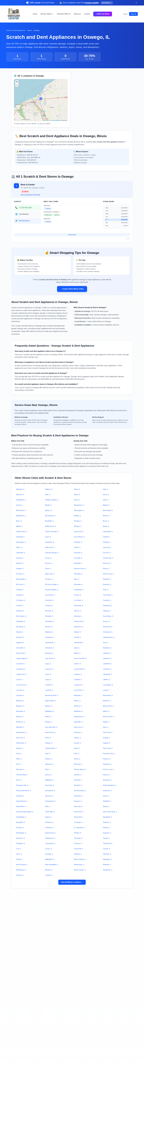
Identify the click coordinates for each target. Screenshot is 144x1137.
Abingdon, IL (20, 489)
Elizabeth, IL (107, 579)
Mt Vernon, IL (20, 722)
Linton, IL (48, 679)
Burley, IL (106, 526)
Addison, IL (49, 489)
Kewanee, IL (49, 653)
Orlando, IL (49, 743)
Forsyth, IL (77, 595)
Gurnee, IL (106, 621)
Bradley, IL (77, 515)
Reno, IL (19, 780)
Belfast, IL (106, 505)
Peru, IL (18, 764)
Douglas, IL (20, 568)
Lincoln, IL (19, 679)
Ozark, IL (77, 748)
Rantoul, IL (106, 775)
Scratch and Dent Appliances (15, 30)
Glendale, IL (49, 616)
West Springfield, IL (51, 864)
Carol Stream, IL (79, 537)
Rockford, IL (78, 785)
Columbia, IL (78, 552)
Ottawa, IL (19, 748)
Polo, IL (47, 769)
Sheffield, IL (107, 801)
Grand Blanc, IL (108, 616)
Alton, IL (48, 494)
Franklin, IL (20, 605)
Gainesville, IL (78, 605)
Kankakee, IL (107, 648)
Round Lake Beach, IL (23, 790)
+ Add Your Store (102, 14)
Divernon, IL (107, 563)
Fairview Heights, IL (51, 589)
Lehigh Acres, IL (21, 674)
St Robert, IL (49, 827)
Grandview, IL (20, 621)
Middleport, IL (49, 711)
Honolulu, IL (20, 637)
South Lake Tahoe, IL (110, 812)
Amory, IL (106, 494)
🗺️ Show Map (72, 234)
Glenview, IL (78, 616)
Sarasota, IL (20, 796)
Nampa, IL (48, 722)
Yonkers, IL (20, 875)
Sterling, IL (106, 827)
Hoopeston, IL (50, 637)
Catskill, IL (106, 537)
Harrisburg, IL (20, 626)
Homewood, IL (108, 632)
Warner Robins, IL (80, 859)
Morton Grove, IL (108, 716)
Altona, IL (77, 494)
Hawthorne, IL (78, 626)
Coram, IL (48, 558)
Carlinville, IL (20, 537)
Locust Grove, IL (21, 685)
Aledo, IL (77, 489)
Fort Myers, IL (21, 600)
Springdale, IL (107, 817)
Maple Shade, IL (50, 701)
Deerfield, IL (78, 563)
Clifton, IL (19, 547)
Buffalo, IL (19, 526)
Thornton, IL (78, 843)
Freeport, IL (49, 605)
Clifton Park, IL (50, 547)
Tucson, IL (48, 849)
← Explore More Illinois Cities (72, 289)
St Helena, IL (49, 822)
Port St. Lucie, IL (108, 769)
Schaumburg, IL (50, 801)
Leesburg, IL (107, 669)
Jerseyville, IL (20, 648)
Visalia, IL (19, 859)
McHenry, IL (78, 706)
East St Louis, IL (108, 574)
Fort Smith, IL (78, 600)
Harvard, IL (49, 626)
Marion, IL (77, 701)
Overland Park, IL (51, 748)
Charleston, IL (50, 542)
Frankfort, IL (107, 600)
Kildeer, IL (77, 653)
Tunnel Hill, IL (78, 849)
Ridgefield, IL (49, 780)
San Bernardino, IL (80, 790)
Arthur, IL (77, 500)
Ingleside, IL (20, 642)
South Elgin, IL (50, 812)
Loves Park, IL (79, 690)
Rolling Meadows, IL (109, 785)
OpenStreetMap (55, 120)
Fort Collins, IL (108, 595)
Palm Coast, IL (108, 748)
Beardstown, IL (79, 505)
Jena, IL (105, 642)
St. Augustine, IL (79, 827)
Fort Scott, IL (49, 600)
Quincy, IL (48, 775)
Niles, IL (105, 727)
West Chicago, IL (22, 864)
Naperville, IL (78, 722)
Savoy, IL (106, 796)
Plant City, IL (78, 764)
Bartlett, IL (48, 505)
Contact (87, 14)
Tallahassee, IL (50, 838)
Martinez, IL (107, 701)
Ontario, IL (77, 738)
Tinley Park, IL (107, 843)
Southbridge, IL (21, 817)
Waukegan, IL (107, 859)
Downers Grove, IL (80, 568)
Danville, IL (20, 563)
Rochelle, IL (78, 780)
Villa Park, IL (107, 854)
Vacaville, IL (49, 854)
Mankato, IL (20, 701)
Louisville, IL (49, 690)
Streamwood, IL (50, 833)
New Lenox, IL (79, 727)
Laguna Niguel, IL (22, 658)
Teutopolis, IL (20, 843)
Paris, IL (76, 753)
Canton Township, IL (52, 531)
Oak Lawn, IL (20, 738)
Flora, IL (106, 589)
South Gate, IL (79, 812)
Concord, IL (107, 552)
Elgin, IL (76, 579)
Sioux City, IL (78, 806)
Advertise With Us (63, 14)
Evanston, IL (107, 584)
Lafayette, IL (107, 653)
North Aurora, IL (50, 732)
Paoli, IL (47, 753)
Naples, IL (106, 722)
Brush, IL (106, 521)
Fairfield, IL (20, 589)
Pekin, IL (19, 759)
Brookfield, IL (49, 521)
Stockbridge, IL (21, 833)
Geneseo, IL (49, 611)
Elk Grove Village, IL (52, 584)
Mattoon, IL (49, 706)
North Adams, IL (21, 732)
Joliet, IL (77, 648)
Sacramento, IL (50, 790)
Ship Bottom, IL (21, 806)
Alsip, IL (105, 489)
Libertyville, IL (107, 674)
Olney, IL (48, 738)
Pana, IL (19, 753)
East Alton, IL (78, 574)
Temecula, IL (78, 838)
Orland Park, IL (21, 743)
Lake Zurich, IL (50, 658)
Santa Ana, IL (107, 790)
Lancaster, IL (20, 664)
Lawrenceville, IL (79, 669)
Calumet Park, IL (21, 531)
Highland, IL (49, 632)
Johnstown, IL (49, 648)
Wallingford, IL (50, 859)
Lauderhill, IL (107, 664)
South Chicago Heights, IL (25, 812)
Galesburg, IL (107, 605)
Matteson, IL (20, 706)
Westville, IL (107, 864)
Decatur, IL (48, 563)
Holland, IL (77, 632)
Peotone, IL (107, 759)
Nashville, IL (20, 727)
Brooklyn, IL (78, 521)
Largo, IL (48, 664)
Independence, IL (109, 637)
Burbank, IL (78, 526)
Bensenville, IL (21, 510)
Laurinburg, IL (21, 669)
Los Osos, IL (20, 690)
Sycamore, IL (20, 838)
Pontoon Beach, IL (80, 769)
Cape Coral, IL (79, 531)
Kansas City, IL (21, 653)
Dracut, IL (106, 568)
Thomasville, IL (50, 843)
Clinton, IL (77, 547)
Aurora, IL (19, 505)
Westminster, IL (79, 864)
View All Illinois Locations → (72, 882)
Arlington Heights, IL (52, 500)
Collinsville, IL (20, 552)
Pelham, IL (48, 759)
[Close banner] (136, 2)
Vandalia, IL (78, 854)
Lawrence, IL (49, 669)
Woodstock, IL (107, 870)
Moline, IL (48, 716)
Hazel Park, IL (107, 626)
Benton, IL (48, 510)
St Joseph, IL (78, 822)
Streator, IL (77, 833)
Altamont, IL (20, 494)
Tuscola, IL (106, 849)
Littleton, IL (106, 679)
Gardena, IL (20, 611)
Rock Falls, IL (49, 785)
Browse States (46, 14)
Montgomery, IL (79, 716)
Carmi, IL (48, 537)
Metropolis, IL (20, 711)
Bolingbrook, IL (21, 515)
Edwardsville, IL (21, 579)
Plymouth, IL (20, 769)
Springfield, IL (20, 822)
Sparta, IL (48, 817)
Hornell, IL (77, 637)
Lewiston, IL (78, 674)
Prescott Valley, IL (22, 775)
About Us (77, 14)
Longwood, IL (78, 685)
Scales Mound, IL (22, 801)
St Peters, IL (20, 827)
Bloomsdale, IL (108, 510)
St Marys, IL (107, 822)
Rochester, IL (107, 780)
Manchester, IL (108, 695)
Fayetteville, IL (79, 589)
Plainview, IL (49, 764)
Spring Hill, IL (78, 817)
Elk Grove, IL (20, 584)
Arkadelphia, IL (21, 500)
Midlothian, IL (78, 711)
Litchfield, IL (78, 679)
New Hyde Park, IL (51, 727)
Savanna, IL (49, 796)
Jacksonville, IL (50, 642)
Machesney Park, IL (51, 695)
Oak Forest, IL (108, 732)
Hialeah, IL (19, 632)
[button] (40, 98)
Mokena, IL (20, 716)
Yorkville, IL (49, 875)
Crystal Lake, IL (108, 558)
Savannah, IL (78, 796)
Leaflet (46, 120)
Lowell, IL (106, 690)
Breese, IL (106, 515)
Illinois (30, 30)
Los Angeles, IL (108, 685)
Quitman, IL (78, 775)
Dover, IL (48, 568)
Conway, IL (20, 558)
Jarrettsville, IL (79, 642)
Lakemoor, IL (107, 658)
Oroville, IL (77, 743)
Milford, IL (106, 711)
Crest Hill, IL (78, 558)
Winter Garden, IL (80, 870)
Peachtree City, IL (109, 753)
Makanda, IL (78, 695)
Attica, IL (106, 500)
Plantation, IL (107, 764)
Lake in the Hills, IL (80, 658)
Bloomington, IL (79, 510)
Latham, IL (77, 664)
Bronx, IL (19, 521)
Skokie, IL (106, 806)
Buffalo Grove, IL (50, 526)
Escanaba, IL (78, 584)
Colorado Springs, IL (52, 552)
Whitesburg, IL (21, 870)
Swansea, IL (107, 833)
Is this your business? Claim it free (30, 194)
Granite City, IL (79, 621)
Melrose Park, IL (108, 706)
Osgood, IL (106, 743)
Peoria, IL (77, 759)
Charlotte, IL (78, 542)
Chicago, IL (107, 542)
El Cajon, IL (49, 579)
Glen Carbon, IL (21, 616)
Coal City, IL (107, 547)
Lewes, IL (48, 674)
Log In (125, 14)
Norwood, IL (78, 732)
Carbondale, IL (108, 531)
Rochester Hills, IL (22, 785)
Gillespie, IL (107, 611)
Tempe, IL (106, 838)
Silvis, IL (48, 806)
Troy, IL (18, 849)
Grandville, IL (49, 621)
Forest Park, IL (50, 595)
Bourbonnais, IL (50, 515)
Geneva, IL (77, 611)
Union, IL (19, 854)
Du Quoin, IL (20, 574)
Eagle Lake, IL (50, 574)
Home (35, 14)
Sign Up (133, 14)
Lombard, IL (49, 685)
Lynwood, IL (20, 695)
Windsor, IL (49, 870)
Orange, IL (106, 738)
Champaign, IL (21, 542)
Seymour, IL (78, 801)
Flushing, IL (20, 595)
